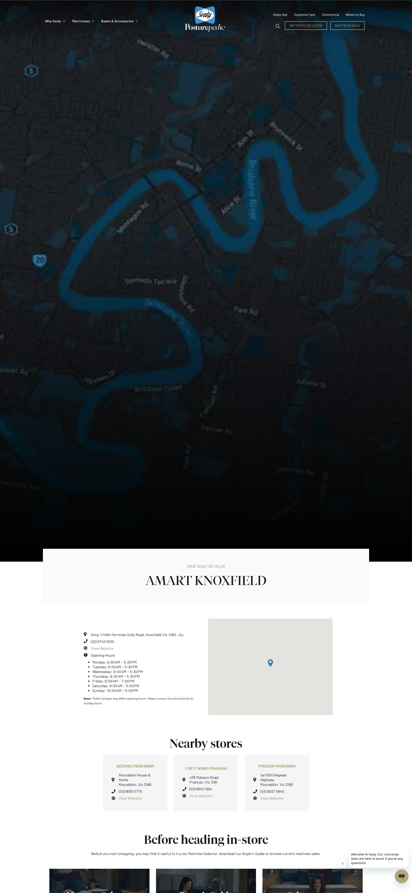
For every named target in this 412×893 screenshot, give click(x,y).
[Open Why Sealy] (64, 21)
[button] (278, 25)
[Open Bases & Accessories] (136, 21)
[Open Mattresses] (93, 21)
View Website (102, 648)
